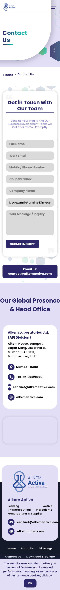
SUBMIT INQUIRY (22, 244)
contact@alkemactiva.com (34, 387)
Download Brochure (40, 557)
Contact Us (13, 557)
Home (8, 74)
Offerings (46, 548)
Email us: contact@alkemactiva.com (30, 271)
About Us (27, 548)
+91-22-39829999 (29, 377)
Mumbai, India (27, 367)
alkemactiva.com (29, 397)
